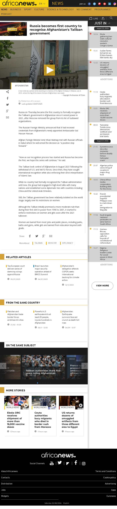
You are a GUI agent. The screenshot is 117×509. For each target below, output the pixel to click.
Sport (27, 10)
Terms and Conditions (105, 471)
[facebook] (76, 463)
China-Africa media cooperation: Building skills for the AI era (106, 184)
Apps (113, 490)
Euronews (111, 496)
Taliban (39, 243)
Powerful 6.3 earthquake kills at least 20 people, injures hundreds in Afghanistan (43, 317)
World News (12, 408)
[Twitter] (60, 463)
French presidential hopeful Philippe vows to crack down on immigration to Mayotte (106, 202)
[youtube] (52, 463)
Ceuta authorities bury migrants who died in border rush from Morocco (106, 97)
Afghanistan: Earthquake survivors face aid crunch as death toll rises (70, 317)
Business (15, 10)
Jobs (3, 490)
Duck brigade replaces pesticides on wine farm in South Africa (106, 219)
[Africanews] (18, 3)
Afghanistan (21, 86)
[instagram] (83, 463)
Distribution (6, 484)
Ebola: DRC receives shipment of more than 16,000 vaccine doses (106, 114)
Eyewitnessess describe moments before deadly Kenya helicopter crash (106, 153)
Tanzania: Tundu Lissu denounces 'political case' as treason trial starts (106, 130)
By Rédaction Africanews (29, 101)
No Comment (84, 10)
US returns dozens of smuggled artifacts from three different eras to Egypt (106, 68)
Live (95, 19)
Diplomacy (67, 243)
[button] (49, 70)
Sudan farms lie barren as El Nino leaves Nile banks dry (106, 54)
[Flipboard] (68, 463)
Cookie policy (109, 478)
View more (102, 286)
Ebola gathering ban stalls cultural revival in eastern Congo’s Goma (106, 40)
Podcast (6, 14)
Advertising (110, 484)
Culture (39, 10)
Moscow (52, 243)
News (4, 10)
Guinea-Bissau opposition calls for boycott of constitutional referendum (106, 236)
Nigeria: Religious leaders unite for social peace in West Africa (106, 253)
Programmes (102, 10)
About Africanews (9, 471)
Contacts (5, 478)
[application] (44, 64)
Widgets (5, 496)
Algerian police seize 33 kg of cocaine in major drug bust (106, 170)
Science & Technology (60, 10)
